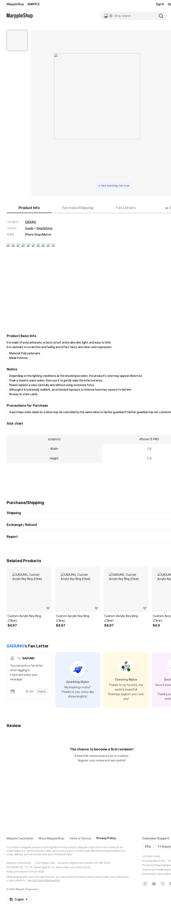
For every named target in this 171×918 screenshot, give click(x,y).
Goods (29, 228)
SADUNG (30, 222)
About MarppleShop (51, 838)
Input (42, 691)
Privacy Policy (106, 838)
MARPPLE (34, 4)
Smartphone (44, 228)
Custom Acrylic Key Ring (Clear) (24, 618)
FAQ (148, 846)
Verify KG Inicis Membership (44, 880)
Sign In (160, 4)
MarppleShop (15, 4)
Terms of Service (80, 838)
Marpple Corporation (20, 838)
